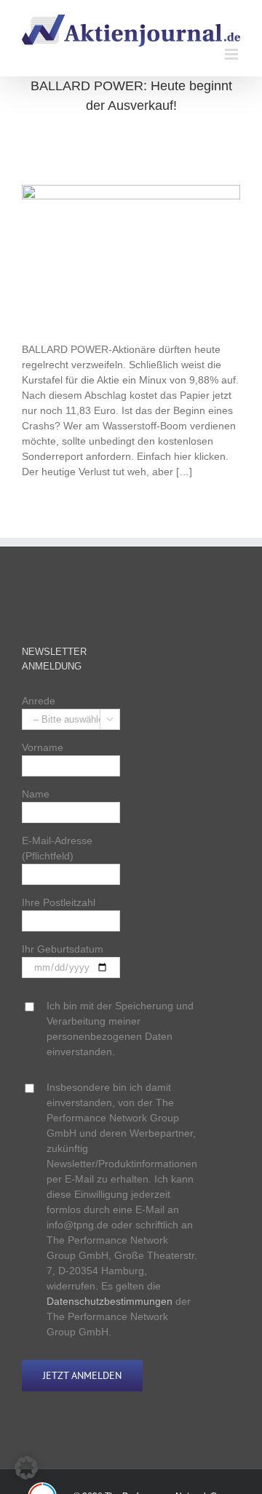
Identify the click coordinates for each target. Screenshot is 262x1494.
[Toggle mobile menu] (232, 54)
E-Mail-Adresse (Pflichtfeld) (57, 848)
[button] (26, 1468)
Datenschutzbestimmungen (109, 1301)
